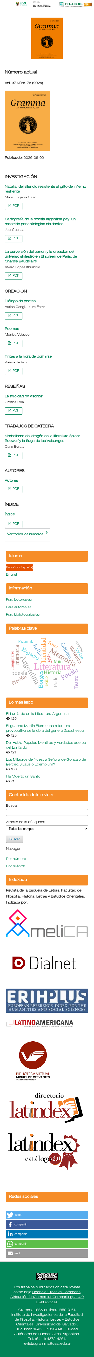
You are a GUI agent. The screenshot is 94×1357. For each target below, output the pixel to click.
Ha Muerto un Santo (23, 776)
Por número (16, 859)
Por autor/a (15, 866)
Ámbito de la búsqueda (25, 822)
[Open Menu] (5, 5)
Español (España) (19, 567)
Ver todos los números (25, 534)
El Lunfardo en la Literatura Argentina (37, 714)
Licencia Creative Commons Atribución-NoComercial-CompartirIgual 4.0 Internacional (47, 1297)
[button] (47, 1215)
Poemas (12, 329)
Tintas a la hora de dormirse (28, 357)
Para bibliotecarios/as (23, 615)
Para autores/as (18, 607)
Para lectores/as (19, 600)
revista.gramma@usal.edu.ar (47, 1344)
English (12, 575)
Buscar (12, 806)
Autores (11, 481)
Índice (10, 514)
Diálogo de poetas (20, 301)
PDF (15, 206)
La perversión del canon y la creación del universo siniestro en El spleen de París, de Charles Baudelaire (41, 256)
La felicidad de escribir (23, 396)
